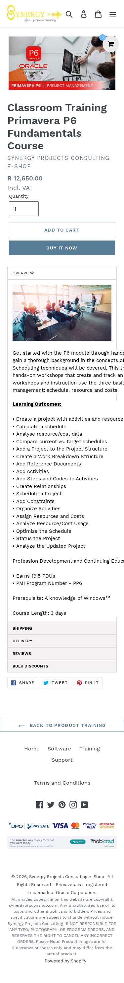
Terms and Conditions (62, 783)
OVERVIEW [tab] (23, 273)
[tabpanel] (62, 450)
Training (89, 748)
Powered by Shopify (65, 960)
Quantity (18, 196)
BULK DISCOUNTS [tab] (30, 666)
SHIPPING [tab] (22, 628)
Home (31, 748)
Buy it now (61, 247)
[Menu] (112, 13)
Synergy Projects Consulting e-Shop (66, 876)
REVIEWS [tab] (22, 653)
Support (62, 760)
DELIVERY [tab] (22, 641)
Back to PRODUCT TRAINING (67, 725)
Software (59, 748)
